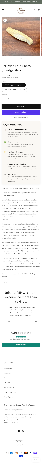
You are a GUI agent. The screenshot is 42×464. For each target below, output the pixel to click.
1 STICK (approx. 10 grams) (14, 85)
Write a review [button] (21, 344)
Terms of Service (10, 392)
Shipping (4, 77)
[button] (2, 10)
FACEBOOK (8, 368)
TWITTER (7, 383)
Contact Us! (8, 378)
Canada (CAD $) (20, 445)
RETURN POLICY (10, 387)
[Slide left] (16, 58)
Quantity (4, 94)
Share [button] (6, 282)
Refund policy (9, 397)
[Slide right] (26, 58)
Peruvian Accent (18, 459)
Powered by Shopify (26, 459)
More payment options (21, 117)
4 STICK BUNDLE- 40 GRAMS (14, 90)
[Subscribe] (35, 321)
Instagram (7, 373)
